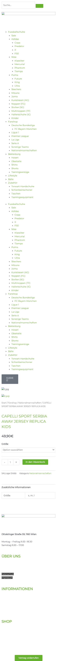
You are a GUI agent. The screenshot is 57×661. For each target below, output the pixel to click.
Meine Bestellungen (12, 632)
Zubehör (12, 182)
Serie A (15, 143)
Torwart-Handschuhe (22, 186)
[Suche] (39, 6)
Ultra (17, 86)
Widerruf (6, 606)
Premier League (20, 136)
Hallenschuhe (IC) (21, 114)
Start (4, 403)
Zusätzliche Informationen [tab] (16, 487)
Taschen (15, 193)
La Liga (15, 139)
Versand (6, 599)
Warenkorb (7, 635)
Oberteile (16, 161)
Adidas (15, 39)
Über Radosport (10, 563)
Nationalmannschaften (24, 150)
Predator (19, 46)
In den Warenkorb (35, 462)
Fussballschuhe (16, 32)
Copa (17, 42)
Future (18, 78)
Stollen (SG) (17, 107)
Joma (14, 96)
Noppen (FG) (18, 104)
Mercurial (20, 64)
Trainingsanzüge (20, 172)
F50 (17, 53)
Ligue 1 (15, 132)
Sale (13, 35)
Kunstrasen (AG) (20, 100)
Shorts (14, 168)
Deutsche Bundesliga (23, 125)
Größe (5, 444)
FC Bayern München (26, 129)
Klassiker (19, 60)
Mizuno (15, 93)
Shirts (14, 164)
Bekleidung (14, 154)
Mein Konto (8, 628)
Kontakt (6, 566)
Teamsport (7, 570)
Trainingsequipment (22, 197)
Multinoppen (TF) (20, 111)
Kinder (15, 118)
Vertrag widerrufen (29, 658)
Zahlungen (7, 603)
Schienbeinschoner (21, 190)
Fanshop (13, 121)
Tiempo (19, 71)
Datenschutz (8, 574)
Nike (13, 57)
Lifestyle (12, 175)
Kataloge (6, 595)
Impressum (7, 577)
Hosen (14, 157)
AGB (4, 610)
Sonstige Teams (20, 147)
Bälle (10, 179)
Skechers (16, 89)
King (17, 82)
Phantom (20, 68)
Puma (14, 75)
